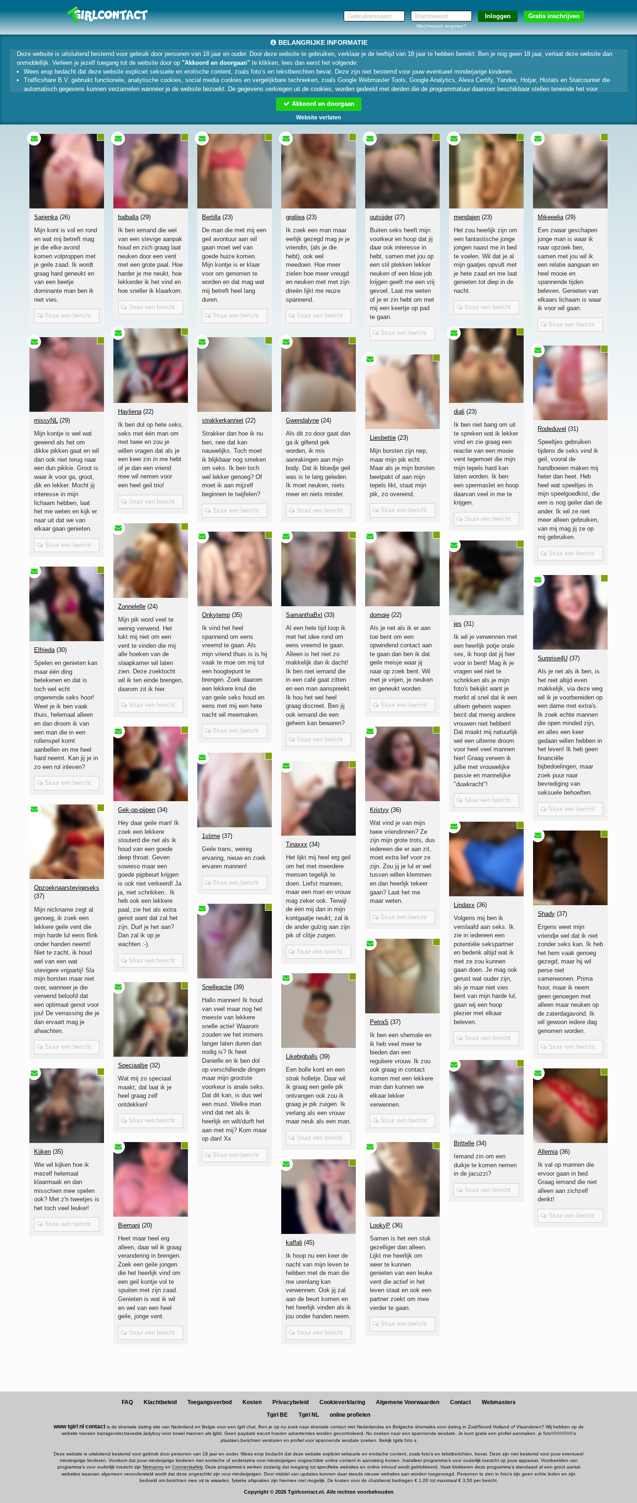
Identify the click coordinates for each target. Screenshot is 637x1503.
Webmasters (499, 1402)
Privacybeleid (290, 1402)
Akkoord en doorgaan (322, 103)
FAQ (127, 1402)
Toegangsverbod (209, 1402)
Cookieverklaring (342, 1402)
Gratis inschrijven (554, 16)
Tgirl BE (277, 1415)
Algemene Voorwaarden (407, 1402)
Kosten (252, 1402)
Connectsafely (187, 1466)
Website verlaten (318, 117)
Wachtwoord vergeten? (441, 25)
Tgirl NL (308, 1415)
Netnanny (153, 1466)
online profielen (350, 1415)
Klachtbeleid (160, 1402)
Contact (460, 1402)
